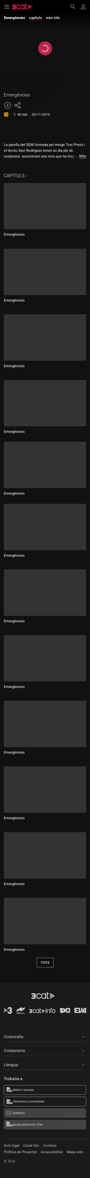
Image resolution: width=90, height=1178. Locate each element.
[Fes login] (83, 7)
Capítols (14, 175)
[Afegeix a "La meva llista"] (8, 105)
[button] (45, 1036)
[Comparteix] (17, 105)
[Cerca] (75, 7)
